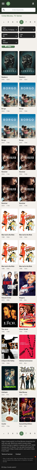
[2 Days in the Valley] (10, 347)
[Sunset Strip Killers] (27, 410)
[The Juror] (10, 315)
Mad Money (23, 392)
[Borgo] (10, 95)
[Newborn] (10, 63)
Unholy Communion (25, 361)
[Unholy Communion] (27, 347)
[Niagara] (27, 284)
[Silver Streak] (27, 315)
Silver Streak (23, 329)
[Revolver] (10, 158)
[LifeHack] (10, 378)
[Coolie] (10, 410)
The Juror (5, 329)
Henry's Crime (6, 298)
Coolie (4, 424)
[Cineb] (8, 4)
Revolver (5, 172)
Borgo (4, 109)
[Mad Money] (27, 378)
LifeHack (4, 392)
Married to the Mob (8, 235)
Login (33, 3)
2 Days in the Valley (8, 361)
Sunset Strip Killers (25, 424)
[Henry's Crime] (10, 284)
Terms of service (7, 454)
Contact (18, 454)
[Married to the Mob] (10, 221)
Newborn (5, 77)
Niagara (22, 298)
